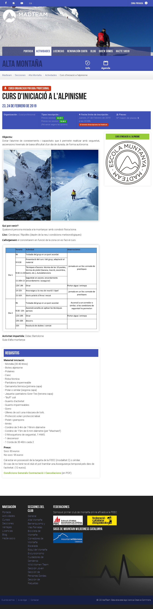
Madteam (7, 75)
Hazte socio (123, 51)
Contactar (35, 600)
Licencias (58, 51)
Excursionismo (36, 553)
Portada (28, 51)
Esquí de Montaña (37, 549)
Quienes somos (7, 600)
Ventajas (7, 527)
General (32, 516)
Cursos (6, 519)
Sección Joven (36, 568)
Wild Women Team (38, 564)
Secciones (20, 75)
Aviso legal (22, 600)
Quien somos (106, 51)
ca (30, 3)
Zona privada (137, 3)
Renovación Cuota (77, 51)
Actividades (43, 51)
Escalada (33, 546)
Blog (93, 51)
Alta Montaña (35, 75)
